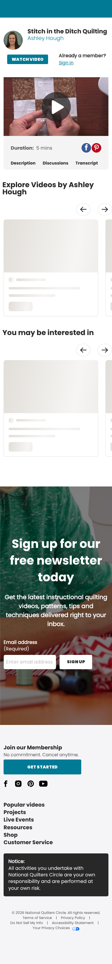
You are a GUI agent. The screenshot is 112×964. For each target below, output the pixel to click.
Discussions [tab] (55, 163)
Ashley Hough (45, 38)
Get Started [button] (42, 767)
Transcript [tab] (87, 163)
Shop (11, 835)
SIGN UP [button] (76, 662)
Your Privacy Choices (51, 928)
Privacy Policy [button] (73, 918)
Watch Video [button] (28, 59)
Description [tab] (23, 163)
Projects (15, 812)
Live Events (19, 820)
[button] (82, 59)
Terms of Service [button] (37, 918)
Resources (18, 827)
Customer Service (28, 842)
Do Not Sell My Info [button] (26, 923)
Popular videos (24, 805)
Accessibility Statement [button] (73, 923)
